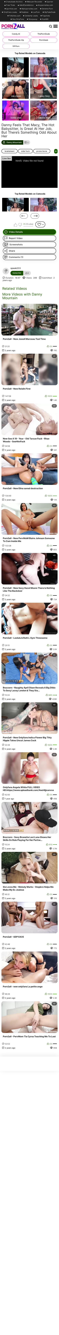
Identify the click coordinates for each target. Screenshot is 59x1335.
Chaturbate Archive (14, 2)
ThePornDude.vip (16, 40)
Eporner (50, 2)
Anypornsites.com (45, 5)
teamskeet (9, 151)
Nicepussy (33, 19)
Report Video (15, 238)
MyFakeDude (50, 12)
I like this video (15, 225)
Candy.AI (16, 34)
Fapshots (46, 16)
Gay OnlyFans (18, 19)
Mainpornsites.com (29, 9)
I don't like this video (20, 225)
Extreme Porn (47, 9)
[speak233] (6, 271)
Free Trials (10, 5)
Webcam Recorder (34, 2)
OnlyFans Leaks (10, 12)
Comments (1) (16, 257)
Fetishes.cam (14, 16)
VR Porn (15, 46)
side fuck (25, 151)
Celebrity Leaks (31, 16)
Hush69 (45, 19)
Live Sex (7, 158)
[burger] (55, 26)
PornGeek (43, 40)
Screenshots (16, 244)
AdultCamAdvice (26, 5)
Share (12, 250)
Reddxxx (24, 12)
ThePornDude (44, 34)
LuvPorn (36, 12)
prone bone (41, 151)
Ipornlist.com (11, 9)
